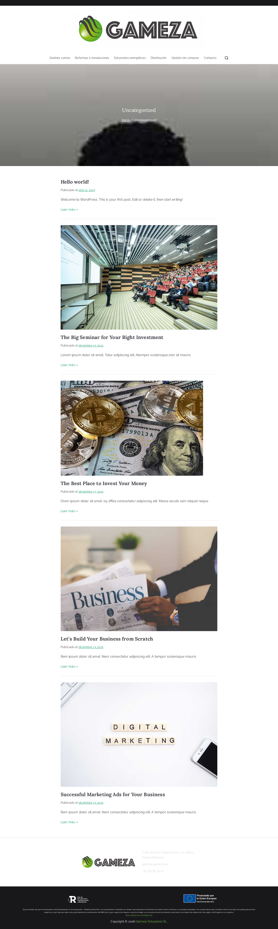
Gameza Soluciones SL (151, 921)
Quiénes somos (59, 58)
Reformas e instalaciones (92, 58)
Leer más (68, 209)
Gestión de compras (185, 58)
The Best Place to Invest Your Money (104, 483)
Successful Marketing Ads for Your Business (113, 794)
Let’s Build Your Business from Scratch (107, 639)
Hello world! (75, 182)
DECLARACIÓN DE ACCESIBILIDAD (139, 915)
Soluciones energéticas (130, 58)
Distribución (159, 58)
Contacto (210, 58)
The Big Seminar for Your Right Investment (112, 337)
